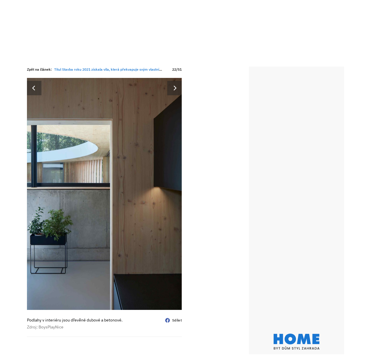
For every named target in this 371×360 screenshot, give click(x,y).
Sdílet (177, 320)
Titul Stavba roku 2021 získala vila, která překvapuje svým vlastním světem (114, 69)
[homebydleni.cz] (296, 342)
